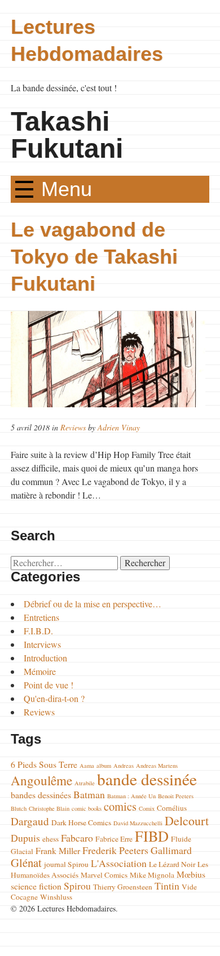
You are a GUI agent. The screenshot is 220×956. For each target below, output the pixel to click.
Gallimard (171, 850)
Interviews (42, 644)
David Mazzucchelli (137, 823)
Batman (89, 794)
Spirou (77, 885)
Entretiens (41, 617)
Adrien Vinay (119, 427)
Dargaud (30, 821)
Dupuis (25, 837)
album (103, 766)
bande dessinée (147, 779)
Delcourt (187, 820)
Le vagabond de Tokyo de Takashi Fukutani (94, 256)
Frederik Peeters (115, 850)
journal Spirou (66, 864)
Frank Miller (58, 850)
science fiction (36, 886)
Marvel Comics (104, 875)
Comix (147, 808)
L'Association (119, 863)
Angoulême (41, 780)
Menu (66, 189)
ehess (50, 839)
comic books (87, 808)
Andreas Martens (157, 766)
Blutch (19, 808)
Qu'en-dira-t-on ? (54, 698)
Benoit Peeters (175, 796)
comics (120, 806)
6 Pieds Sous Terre (44, 764)
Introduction (45, 658)
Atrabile (84, 783)
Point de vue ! (48, 685)
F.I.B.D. (38, 631)
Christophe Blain (49, 808)
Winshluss (56, 897)
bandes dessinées (41, 795)
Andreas (123, 766)
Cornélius (172, 808)
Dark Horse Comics (81, 822)
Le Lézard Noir (172, 864)
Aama (87, 766)
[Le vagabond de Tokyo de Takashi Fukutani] (110, 359)
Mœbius (191, 874)
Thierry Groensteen (122, 887)
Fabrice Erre (114, 839)
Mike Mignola (152, 875)
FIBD (152, 836)
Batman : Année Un (131, 796)
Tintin (167, 885)
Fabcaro (77, 837)
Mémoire (40, 671)
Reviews (73, 427)
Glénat (26, 862)
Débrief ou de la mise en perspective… (92, 604)
